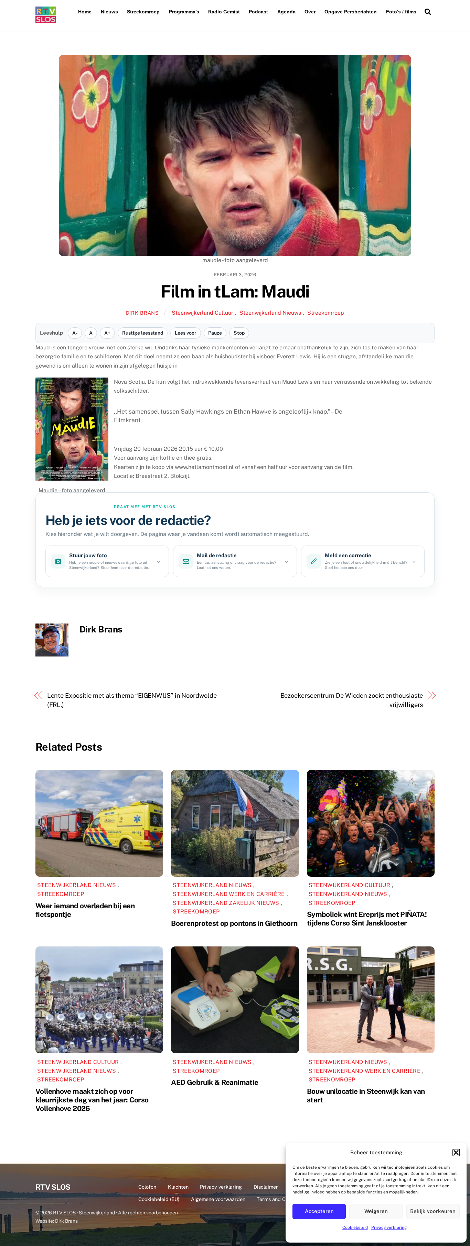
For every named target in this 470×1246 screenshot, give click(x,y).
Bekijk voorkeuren (433, 1211)
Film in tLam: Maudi (235, 291)
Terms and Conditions (282, 1199)
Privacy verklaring (389, 1227)
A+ (107, 333)
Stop (239, 333)
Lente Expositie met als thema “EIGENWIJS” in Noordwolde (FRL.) (132, 700)
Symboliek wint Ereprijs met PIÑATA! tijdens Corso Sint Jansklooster (367, 918)
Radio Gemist (224, 11)
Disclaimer (266, 1187)
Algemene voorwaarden (218, 1199)
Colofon (147, 1187)
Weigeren (376, 1211)
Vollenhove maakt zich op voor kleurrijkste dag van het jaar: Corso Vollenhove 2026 (92, 1100)
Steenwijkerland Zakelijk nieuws (226, 903)
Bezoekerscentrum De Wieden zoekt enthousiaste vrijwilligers (351, 700)
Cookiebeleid (355, 1227)
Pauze (215, 333)
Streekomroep (143, 11)
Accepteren (319, 1211)
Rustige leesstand (142, 333)
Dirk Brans (142, 313)
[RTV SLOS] (45, 20)
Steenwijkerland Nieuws (270, 313)
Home (85, 11)
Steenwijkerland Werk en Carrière (229, 894)
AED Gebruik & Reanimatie (214, 1082)
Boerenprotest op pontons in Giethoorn (234, 923)
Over (310, 11)
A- (74, 333)
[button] (456, 1152)
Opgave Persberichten (350, 11)
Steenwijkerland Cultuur (202, 313)
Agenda (286, 11)
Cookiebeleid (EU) (158, 1199)
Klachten (178, 1187)
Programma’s (184, 11)
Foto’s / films (401, 11)
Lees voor (185, 333)
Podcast (258, 11)
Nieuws (109, 11)
